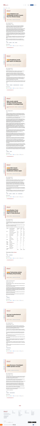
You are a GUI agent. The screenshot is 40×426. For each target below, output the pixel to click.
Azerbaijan (8, 151)
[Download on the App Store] (30, 422)
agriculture (10, 193)
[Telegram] (9, 422)
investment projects (20, 193)
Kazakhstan (14, 193)
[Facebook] (5, 422)
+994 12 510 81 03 (5, 417)
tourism (7, 42)
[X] (7, 422)
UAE (16, 193)
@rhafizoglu (14, 252)
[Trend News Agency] (5, 411)
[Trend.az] (5, 5)
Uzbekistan (10, 42)
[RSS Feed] (12, 422)
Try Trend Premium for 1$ (10, 47)
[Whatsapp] (4, 422)
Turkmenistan (8, 297)
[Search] (24, 5)
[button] (4, 9)
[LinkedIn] (11, 422)
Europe (13, 42)
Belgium (16, 42)
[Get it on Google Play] (34, 422)
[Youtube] (8, 422)
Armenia (11, 151)
